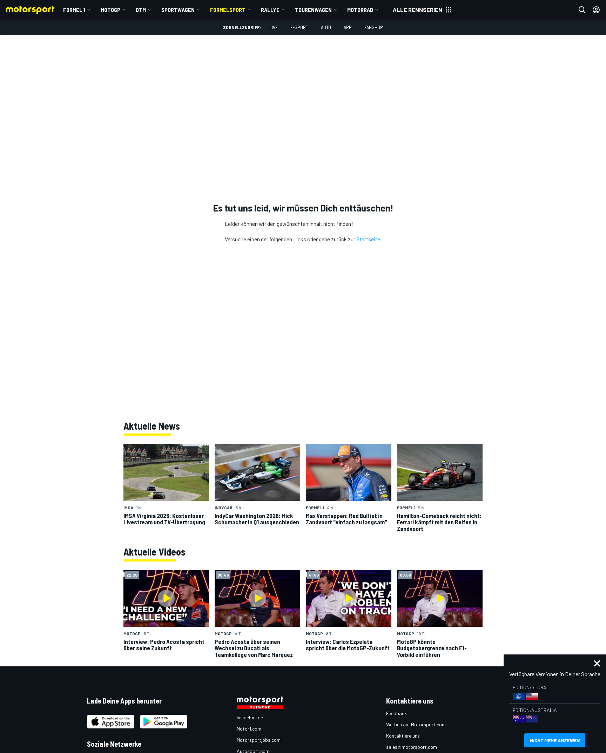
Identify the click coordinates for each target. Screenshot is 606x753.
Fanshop (373, 27)
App (348, 27)
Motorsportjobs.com (259, 740)
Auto (326, 27)
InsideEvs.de (250, 717)
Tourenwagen (313, 9)
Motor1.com (249, 729)
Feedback (396, 713)
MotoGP (110, 9)
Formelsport (227, 9)
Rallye (270, 9)
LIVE (273, 27)
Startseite (368, 239)
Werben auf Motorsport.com (416, 724)
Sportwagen (178, 9)
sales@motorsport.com (411, 747)
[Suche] (582, 10)
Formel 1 (74, 9)
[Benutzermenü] (596, 10)
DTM (141, 9)
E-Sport (299, 27)
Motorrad (360, 9)
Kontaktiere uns (403, 736)
